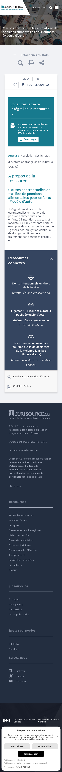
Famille (17, 376)
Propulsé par (9, 767)
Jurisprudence (17, 555)
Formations (15, 565)
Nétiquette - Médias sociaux (23, 450)
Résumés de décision (21, 540)
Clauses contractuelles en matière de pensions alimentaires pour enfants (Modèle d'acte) (33, 129)
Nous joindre (16, 604)
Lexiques (14, 525)
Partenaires (15, 609)
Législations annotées (21, 560)
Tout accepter (31, 754)
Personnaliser (45, 746)
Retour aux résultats (35, 55)
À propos (14, 599)
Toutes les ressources (21, 515)
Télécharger (30, 139)
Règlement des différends (36, 376)
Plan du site (15, 486)
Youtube (21, 681)
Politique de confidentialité (14, 760)
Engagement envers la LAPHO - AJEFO (28, 442)
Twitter (20, 676)
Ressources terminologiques (25, 530)
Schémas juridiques (20, 545)
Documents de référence (23, 550)
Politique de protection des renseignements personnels (25, 763)
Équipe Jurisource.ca (36, 293)
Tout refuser (17, 746)
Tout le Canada (38, 85)
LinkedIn (21, 671)
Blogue (13, 570)
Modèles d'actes (22, 386)
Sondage (14, 649)
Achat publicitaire (19, 614)
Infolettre (14, 644)
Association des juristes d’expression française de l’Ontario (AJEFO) (30, 161)
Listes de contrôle (19, 535)
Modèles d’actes (18, 520)
